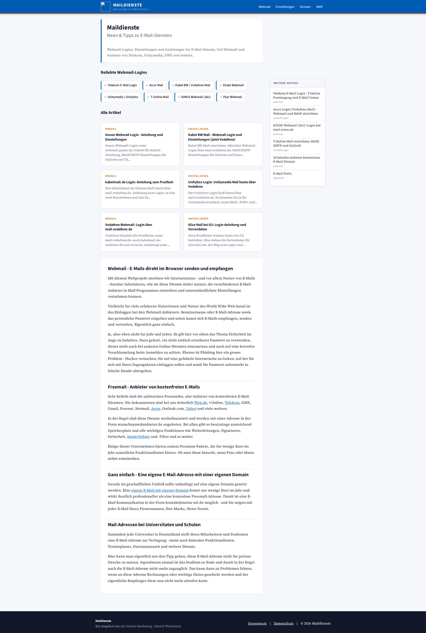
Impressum (257, 623)
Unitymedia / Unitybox (123, 97)
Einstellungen (285, 7)
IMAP (319, 7)
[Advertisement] (297, 47)
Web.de (200, 402)
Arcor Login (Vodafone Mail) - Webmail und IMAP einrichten (295, 111)
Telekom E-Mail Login (122, 85)
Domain (305, 7)
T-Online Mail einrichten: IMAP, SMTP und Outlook (296, 143)
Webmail (264, 7)
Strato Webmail (233, 85)
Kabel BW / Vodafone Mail (192, 85)
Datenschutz (284, 623)
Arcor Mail (156, 85)
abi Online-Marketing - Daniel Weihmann (150, 626)
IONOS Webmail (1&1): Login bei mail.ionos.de (297, 127)
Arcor (155, 408)
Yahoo (191, 408)
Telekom (232, 402)
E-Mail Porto (282, 173)
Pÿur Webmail (232, 97)
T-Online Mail (160, 97)
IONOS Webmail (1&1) (196, 97)
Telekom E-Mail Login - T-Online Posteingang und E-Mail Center (296, 95)
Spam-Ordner (138, 436)
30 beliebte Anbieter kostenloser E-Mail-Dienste (296, 159)
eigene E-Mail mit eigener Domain (160, 490)
